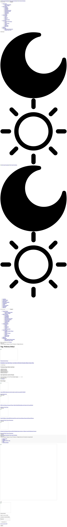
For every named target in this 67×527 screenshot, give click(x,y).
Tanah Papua (6, 360)
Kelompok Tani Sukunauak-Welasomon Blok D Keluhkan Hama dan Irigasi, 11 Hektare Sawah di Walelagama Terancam (18, 431)
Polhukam (2, 360)
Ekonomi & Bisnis (3, 420)
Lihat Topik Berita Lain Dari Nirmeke (6, 376)
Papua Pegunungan (3, 394)
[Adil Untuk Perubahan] (12, 0)
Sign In (10, 342)
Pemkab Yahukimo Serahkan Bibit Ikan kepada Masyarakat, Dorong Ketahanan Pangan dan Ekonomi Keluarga (17, 418)
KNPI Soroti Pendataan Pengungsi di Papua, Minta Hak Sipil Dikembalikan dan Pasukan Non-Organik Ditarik (16, 405)
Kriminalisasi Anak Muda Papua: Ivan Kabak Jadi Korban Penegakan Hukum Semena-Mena (17, 362)
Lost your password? (3, 523)
